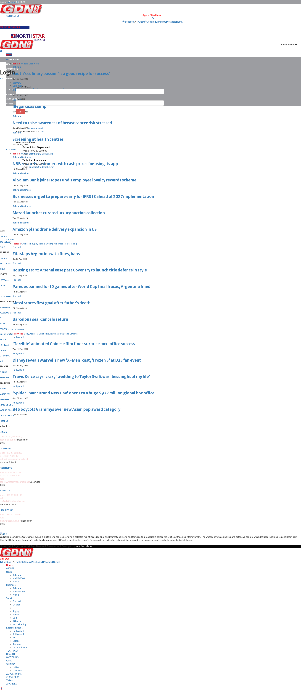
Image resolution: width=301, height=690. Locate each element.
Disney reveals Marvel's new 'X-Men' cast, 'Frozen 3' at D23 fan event (77, 360)
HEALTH (10, 64)
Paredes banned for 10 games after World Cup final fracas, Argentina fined (81, 286)
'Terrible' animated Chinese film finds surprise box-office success (74, 343)
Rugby (16, 611)
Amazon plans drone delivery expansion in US (55, 229)
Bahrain (17, 575)
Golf (15, 617)
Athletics (17, 621)
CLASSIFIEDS (12, 99)
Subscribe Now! (35, 128)
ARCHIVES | (12, 2)
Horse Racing (19, 624)
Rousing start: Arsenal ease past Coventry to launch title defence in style (80, 270)
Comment (18, 670)
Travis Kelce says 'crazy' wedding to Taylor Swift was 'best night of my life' (81, 376)
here (42, 131)
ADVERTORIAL (13, 673)
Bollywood (18, 634)
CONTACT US (12, 16)
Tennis (16, 614)
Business (11, 585)
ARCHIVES (11, 683)
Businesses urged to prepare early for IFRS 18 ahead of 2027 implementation (83, 196)
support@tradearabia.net (41, 166)
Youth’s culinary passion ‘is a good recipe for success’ (61, 73)
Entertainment (14, 627)
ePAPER (10, 94)
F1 (14, 608)
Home (9, 54)
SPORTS (10, 239)
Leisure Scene (20, 647)
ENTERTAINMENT (15, 329)
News (9, 571)
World (16, 581)
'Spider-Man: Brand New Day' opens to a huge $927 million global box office (83, 393)
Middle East (19, 578)
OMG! (9, 660)
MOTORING (12, 69)
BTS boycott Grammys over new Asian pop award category (66, 409)
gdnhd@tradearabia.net (41, 153)
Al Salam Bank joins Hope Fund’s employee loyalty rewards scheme (74, 180)
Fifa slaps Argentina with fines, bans (46, 253)
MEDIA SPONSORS (10, 27)
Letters (16, 667)
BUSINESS (11, 149)
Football (17, 601)
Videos (9, 103)
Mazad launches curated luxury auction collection (59, 212)
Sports (9, 598)
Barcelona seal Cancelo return (40, 319)
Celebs (16, 641)
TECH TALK (14, 59)
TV (14, 637)
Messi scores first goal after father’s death (52, 302)
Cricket (16, 604)
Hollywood (18, 631)
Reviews (17, 644)
